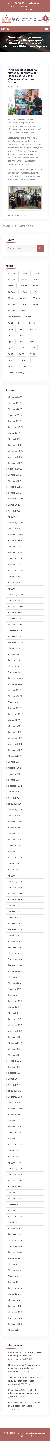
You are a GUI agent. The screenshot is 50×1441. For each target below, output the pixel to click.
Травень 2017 (14, 1061)
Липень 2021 (14, 762)
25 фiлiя (24, 279)
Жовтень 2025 (15, 457)
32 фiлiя (35, 292)
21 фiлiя (29, 226)
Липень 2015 (14, 1192)
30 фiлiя (11, 292)
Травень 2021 (14, 774)
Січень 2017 (14, 1085)
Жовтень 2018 (15, 959)
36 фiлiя (11, 304)
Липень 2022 (14, 690)
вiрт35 (21, 348)
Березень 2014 (15, 1288)
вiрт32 (32, 341)
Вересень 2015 (15, 1180)
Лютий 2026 (14, 433)
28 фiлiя (23, 286)
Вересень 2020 (15, 821)
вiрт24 (10, 329)
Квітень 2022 (14, 708)
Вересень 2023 (15, 606)
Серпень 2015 (15, 1186)
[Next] (37, 197)
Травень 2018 (14, 989)
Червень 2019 (15, 911)
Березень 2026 (15, 427)
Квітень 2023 (14, 636)
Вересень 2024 (15, 534)
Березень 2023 (15, 642)
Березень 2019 (15, 929)
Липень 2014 (14, 1264)
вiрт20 (29, 317)
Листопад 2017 (15, 1025)
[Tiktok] (26, 9)
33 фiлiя (11, 298)
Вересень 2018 (15, 965)
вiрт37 (10, 354)
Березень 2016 (15, 1144)
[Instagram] (22, 9)
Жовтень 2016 (15, 1102)
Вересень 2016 (15, 1108)
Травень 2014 (14, 1276)
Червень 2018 (14, 983)
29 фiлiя (36, 286)
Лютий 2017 (13, 1079)
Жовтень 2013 (15, 1318)
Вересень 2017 (15, 1037)
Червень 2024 (15, 552)
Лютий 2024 (14, 576)
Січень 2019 (14, 941)
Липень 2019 (14, 905)
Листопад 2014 (15, 1240)
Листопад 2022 (15, 666)
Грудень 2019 (14, 875)
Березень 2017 (15, 1073)
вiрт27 (10, 335)
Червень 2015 (15, 1198)
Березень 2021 (15, 786)
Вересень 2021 (15, 750)
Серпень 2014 (15, 1258)
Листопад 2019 (15, 881)
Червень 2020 (15, 839)
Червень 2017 (15, 1055)
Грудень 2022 (14, 660)
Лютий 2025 (14, 504)
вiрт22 (21, 323)
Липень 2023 (14, 618)
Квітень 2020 (14, 851)
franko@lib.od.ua (35, 3)
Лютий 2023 (14, 648)
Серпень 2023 (15, 612)
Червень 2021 (14, 768)
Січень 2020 (14, 869)
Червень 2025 (15, 481)
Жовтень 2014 (15, 1246)
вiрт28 (21, 335)
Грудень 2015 (14, 1162)
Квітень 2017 (14, 1067)
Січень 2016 (14, 1156)
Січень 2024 (14, 582)
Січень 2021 (14, 797)
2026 (22, 310)
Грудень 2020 (15, 804)
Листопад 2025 (15, 451)
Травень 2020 (15, 845)
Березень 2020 (15, 857)
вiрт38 (21, 354)
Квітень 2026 (14, 421)
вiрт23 (32, 323)
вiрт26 (33, 329)
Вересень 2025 (15, 463)
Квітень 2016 (14, 1138)
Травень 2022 (15, 702)
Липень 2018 (14, 977)
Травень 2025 (15, 487)
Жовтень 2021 (15, 744)
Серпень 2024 (15, 540)
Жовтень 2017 (15, 1031)
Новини (14, 226)
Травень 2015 (14, 1204)
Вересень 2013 (15, 1324)
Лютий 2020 (14, 863)
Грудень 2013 (14, 1306)
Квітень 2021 (14, 780)
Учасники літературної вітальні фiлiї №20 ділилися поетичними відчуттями (25, 1380)
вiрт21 (10, 323)
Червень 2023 (15, 624)
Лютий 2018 (13, 1007)
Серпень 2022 (15, 684)
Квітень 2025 (14, 493)
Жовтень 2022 (15, 672)
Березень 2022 (15, 714)
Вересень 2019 (15, 893)
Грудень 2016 (14, 1090)
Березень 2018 (15, 1001)
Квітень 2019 (14, 923)
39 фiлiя (11, 310)
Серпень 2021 (15, 756)
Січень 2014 (14, 1300)
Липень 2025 (14, 475)
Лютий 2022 (14, 720)
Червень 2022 (15, 696)
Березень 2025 (15, 498)
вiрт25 (22, 329)
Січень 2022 (14, 726)
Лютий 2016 (13, 1150)
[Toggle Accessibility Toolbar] (45, 19)
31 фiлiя (24, 292)
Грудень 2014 (14, 1234)
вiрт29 (32, 335)
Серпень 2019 (15, 899)
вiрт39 (32, 354)
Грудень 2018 (14, 947)
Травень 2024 (15, 558)
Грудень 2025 (14, 445)
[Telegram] (31, 9)
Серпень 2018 (15, 971)
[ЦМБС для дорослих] (25, 19)
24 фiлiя (11, 279)
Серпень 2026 (15, 397)
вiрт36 (33, 348)
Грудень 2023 (14, 588)
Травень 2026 (15, 415)
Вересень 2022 (15, 678)
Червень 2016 (15, 1126)
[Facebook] (18, 9)
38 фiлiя (36, 304)
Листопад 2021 (15, 738)
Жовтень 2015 (15, 1174)
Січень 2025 (14, 511)
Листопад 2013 (15, 1312)
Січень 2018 (14, 1013)
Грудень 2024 (15, 516)
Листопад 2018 (15, 953)
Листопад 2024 (15, 522)
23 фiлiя (35, 273)
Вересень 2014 (15, 1252)
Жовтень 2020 (15, 815)
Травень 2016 (14, 1132)
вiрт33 (10, 348)
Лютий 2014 (14, 1294)
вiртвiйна (24, 360)
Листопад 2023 (15, 594)
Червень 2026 (15, 409)
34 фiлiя (23, 298)
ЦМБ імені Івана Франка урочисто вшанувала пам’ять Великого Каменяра (24, 1368)
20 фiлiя (11, 273)
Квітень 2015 (14, 1210)
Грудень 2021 (14, 732)
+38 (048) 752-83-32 (18, 3)
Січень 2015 (14, 1228)
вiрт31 (21, 341)
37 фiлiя (23, 304)
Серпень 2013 (15, 1330)
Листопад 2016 (15, 1097)
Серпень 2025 (15, 469)
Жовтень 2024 (15, 528)
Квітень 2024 (14, 564)
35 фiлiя (36, 298)
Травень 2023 (15, 630)
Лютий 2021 (13, 791)
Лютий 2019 (13, 935)
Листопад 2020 (15, 809)
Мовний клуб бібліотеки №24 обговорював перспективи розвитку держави (25, 1393)
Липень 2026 (14, 403)
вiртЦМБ (11, 360)
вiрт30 (10, 341)
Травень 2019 (14, 917)
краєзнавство (28, 366)
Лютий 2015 (13, 1222)
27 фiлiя (11, 286)
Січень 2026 (14, 439)
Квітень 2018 (14, 995)
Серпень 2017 (15, 1043)
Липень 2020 (14, 833)
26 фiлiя (36, 279)
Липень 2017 (14, 1049)
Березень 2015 (15, 1216)
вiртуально (12, 366)
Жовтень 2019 (15, 887)
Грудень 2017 (14, 1019)
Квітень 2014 (14, 1282)
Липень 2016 (14, 1120)
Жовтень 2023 (15, 600)
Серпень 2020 (15, 827)
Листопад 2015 (15, 1168)
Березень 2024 (15, 570)
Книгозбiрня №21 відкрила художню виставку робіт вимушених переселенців (25, 1355)
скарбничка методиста (17, 373)
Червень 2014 (15, 1270)
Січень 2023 (14, 654)
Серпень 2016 (15, 1114)
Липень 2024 (14, 546)
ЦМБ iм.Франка (14, 317)
